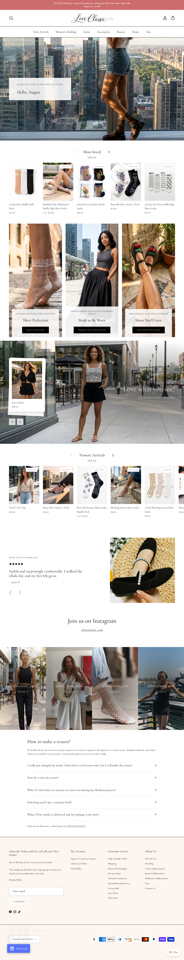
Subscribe (56, 504)
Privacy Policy (56, 483)
